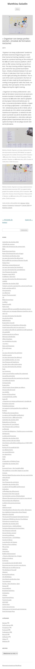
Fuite (3, 369)
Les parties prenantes (8, 376)
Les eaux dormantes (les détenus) (12, 357)
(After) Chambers (7, 339)
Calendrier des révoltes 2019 (10, 420)
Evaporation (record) (8, 323)
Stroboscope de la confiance (10, 334)
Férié (3, 459)
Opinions (5, 549)
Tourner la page (6, 600)
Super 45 (29, 220)
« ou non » (5, 343)
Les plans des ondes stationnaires (12, 364)
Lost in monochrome (8, 607)
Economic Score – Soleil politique (11, 526)
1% (3, 297)
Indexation (5, 489)
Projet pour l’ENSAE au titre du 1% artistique (15, 519)
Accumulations (6, 588)
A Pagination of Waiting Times (10, 461)
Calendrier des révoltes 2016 (10, 484)
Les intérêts (5, 392)
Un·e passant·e (6, 290)
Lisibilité (4, 281)
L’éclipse (4, 595)
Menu (17, 9)
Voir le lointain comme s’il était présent (13, 496)
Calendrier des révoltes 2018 (10, 438)
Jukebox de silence (7, 558)
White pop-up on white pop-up (11, 567)
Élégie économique (7, 300)
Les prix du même (7, 318)
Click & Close (6, 604)
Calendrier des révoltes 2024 (10, 283)
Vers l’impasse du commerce (10, 482)
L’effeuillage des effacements (10, 491)
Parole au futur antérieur (9, 544)
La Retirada (5, 429)
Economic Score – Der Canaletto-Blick (13, 468)
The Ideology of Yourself (9, 570)
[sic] (3, 466)
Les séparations (6, 454)
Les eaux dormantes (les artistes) (11, 366)
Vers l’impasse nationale (9, 530)
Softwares (5, 637)
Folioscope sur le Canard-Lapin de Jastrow (14, 609)
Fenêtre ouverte (7, 355)
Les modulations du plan (9, 341)
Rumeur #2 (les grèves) (8, 394)
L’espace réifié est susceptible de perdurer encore (16, 309)
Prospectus (10, 205)
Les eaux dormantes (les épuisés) (11, 316)
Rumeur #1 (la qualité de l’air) (10, 447)
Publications (5, 632)
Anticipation (5, 593)
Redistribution (6, 320)
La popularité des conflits (9, 397)
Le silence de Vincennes (9, 436)
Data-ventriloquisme (8, 346)
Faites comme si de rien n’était (11, 440)
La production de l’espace (9, 542)
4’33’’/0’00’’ (5, 602)
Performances (6, 625)
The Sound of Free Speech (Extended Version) (15, 517)
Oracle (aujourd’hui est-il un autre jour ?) (13, 327)
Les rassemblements (8, 452)
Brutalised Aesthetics (8, 590)
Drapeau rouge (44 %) (8, 274)
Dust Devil (5, 445)
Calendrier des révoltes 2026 (10, 242)
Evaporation (5, 385)
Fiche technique (6, 348)
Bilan (3, 249)
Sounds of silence (7, 540)
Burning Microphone (8, 574)
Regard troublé (6, 304)
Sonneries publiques (8, 535)
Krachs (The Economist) (9, 295)
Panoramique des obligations (10, 500)
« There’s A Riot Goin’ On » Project (11, 556)
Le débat (4, 302)
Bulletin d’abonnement (9, 554)
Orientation (5, 551)
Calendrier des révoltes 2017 (10, 463)
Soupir (4, 505)
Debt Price (5, 480)
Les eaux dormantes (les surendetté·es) (13, 270)
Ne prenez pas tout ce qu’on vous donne (14, 565)
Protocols (17, 205)
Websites (5, 641)
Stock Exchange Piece (8, 611)
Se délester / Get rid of (8, 276)
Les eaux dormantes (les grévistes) (12, 353)
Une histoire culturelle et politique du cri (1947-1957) (17, 443)
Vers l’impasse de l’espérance (10, 362)
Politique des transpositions (10, 413)
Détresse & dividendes (8, 336)
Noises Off (5, 586)
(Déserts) (4, 572)
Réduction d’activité (8, 514)
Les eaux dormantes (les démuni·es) (12, 258)
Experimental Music (8, 597)
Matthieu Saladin (18, 3)
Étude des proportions (8, 251)
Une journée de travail (8, 390)
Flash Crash (5, 306)
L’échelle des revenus (8, 244)
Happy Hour (6, 263)
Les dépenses (6, 293)
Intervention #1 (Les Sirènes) (10, 424)
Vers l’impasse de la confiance (10, 427)
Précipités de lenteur (8, 406)
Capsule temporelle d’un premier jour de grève (15, 378)
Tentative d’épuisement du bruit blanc (13, 528)
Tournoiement (6, 581)
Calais (4, 457)
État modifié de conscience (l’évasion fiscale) (15, 260)
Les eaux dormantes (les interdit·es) (12, 267)
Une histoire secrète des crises (11, 256)
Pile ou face (5, 547)
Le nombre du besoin (8, 380)
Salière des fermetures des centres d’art (13, 246)
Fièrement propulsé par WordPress (11, 665)
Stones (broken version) (9, 533)
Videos (4, 639)
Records (4, 634)
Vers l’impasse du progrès (9, 272)
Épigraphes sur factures (9, 422)
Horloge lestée (6, 383)
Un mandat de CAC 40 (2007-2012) (12, 563)
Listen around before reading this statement (15, 373)
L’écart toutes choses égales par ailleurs (13, 387)
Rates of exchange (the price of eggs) (12, 253)
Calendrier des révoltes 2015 (10, 524)
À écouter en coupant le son (10, 521)
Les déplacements (7, 450)
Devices (23, 203)
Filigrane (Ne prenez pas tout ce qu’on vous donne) (17, 498)
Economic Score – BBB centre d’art (12, 417)
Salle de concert (6, 507)
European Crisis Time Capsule (10, 493)
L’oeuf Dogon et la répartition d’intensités (14, 325)
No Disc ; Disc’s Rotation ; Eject (11, 584)
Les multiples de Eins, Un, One (11, 360)
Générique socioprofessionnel (11, 265)
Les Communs (6, 371)
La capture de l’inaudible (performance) (13, 487)
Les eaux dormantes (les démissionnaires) (14, 279)
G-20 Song (5, 560)
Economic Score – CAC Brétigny (11, 537)
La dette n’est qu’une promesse (11, 503)
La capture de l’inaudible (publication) (13, 415)
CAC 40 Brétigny (6, 577)
